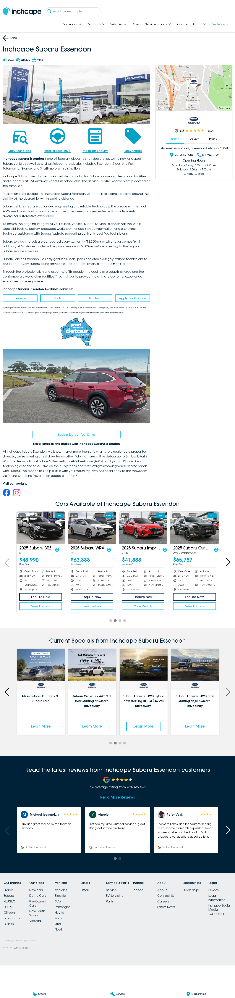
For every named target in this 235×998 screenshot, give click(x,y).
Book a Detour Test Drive (76, 434)
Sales (175, 139)
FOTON (9, 924)
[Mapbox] (166, 108)
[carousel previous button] (7, 562)
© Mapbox (224, 108)
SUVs (58, 901)
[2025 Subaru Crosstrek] (92, 528)
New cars (36, 890)
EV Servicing (115, 895)
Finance (182, 24)
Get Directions (183, 154)
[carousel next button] (227, 562)
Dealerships (219, 24)
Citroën (9, 912)
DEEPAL (9, 907)
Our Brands (69, 24)
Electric (60, 895)
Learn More (41, 726)
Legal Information (217, 898)
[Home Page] (22, 11)
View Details (40, 606)
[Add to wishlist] (62, 550)
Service (20, 298)
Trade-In (95, 298)
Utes (58, 924)
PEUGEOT (10, 901)
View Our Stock (19, 151)
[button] (49, 830)
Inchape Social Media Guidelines (219, 910)
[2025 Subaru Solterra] (41, 528)
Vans (58, 918)
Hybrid (59, 912)
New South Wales (37, 913)
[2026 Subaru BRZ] (194, 528)
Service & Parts (156, 24)
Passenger (62, 907)
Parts (57, 298)
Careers (163, 901)
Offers (136, 24)
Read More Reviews (117, 797)
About (197, 24)
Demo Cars (37, 895)
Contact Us (165, 895)
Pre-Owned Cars (37, 903)
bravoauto (12, 918)
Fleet (58, 929)
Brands (8, 890)
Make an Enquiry (95, 151)
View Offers (133, 151)
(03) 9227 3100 (210, 154)
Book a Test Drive (57, 151)
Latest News (166, 907)
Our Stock (94, 24)
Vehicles (116, 24)
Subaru (9, 895)
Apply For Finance (132, 298)
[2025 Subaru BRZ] (143, 528)
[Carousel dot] (110, 620)
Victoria (35, 921)
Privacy (213, 890)
